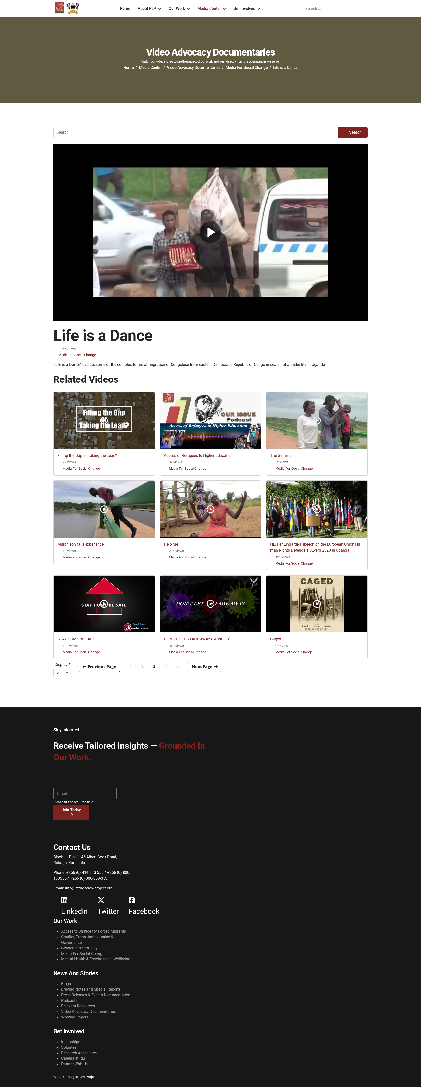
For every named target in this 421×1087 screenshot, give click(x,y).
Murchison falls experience (80, 544)
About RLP (147, 8)
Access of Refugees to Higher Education (198, 455)
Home (125, 8)
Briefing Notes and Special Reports (91, 989)
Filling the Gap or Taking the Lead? (87, 455)
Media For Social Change (77, 355)
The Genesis (280, 455)
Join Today (71, 810)
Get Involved (244, 8)
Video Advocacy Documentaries (88, 1011)
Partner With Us (74, 1064)
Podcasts (69, 1000)
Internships (70, 1041)
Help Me (171, 544)
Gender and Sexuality (79, 948)
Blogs (66, 983)
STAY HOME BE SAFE (76, 639)
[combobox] (327, 8)
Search (355, 132)
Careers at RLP (73, 1058)
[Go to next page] (204, 667)
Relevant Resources (78, 1006)
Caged (275, 639)
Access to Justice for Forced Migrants (93, 931)
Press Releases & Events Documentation (95, 995)
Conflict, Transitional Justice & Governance (87, 940)
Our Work (177, 8)
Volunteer (69, 1047)
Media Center (209, 8)
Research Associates (79, 1053)
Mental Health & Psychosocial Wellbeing (95, 959)
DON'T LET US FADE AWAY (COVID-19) (197, 639)
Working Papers (74, 1017)
